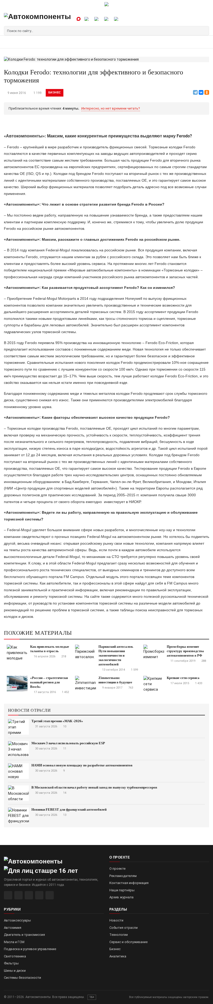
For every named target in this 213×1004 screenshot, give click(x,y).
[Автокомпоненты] (37, 18)
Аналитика (117, 956)
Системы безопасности (22, 978)
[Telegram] (195, 92)
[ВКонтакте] (201, 92)
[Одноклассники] (206, 92)
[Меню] (9, 42)
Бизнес (54, 92)
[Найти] (204, 30)
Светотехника (15, 956)
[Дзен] (39, 895)
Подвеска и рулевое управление (30, 949)
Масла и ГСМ (14, 942)
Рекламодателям (123, 876)
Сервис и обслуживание (128, 942)
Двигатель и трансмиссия (24, 935)
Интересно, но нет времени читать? (110, 108)
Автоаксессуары (17, 920)
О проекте (117, 868)
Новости (116, 920)
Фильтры (11, 963)
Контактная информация (129, 883)
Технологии (118, 935)
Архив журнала (121, 897)
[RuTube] (8, 895)
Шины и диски (15, 971)
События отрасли (123, 928)
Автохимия (12, 928)
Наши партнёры (122, 890)
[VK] (29, 895)
